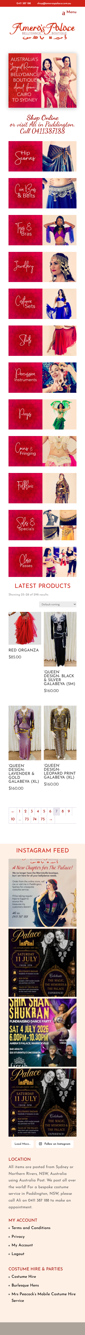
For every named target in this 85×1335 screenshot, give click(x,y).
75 (43, 819)
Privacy (18, 1237)
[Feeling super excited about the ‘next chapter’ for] (42, 893)
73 (27, 819)
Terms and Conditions (31, 1228)
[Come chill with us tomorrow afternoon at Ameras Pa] (42, 963)
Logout (18, 1254)
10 (13, 819)
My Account (22, 1245)
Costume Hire (24, 1277)
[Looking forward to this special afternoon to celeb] (42, 1102)
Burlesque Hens (25, 1286)
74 (35, 819)
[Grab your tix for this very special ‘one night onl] (42, 1033)
